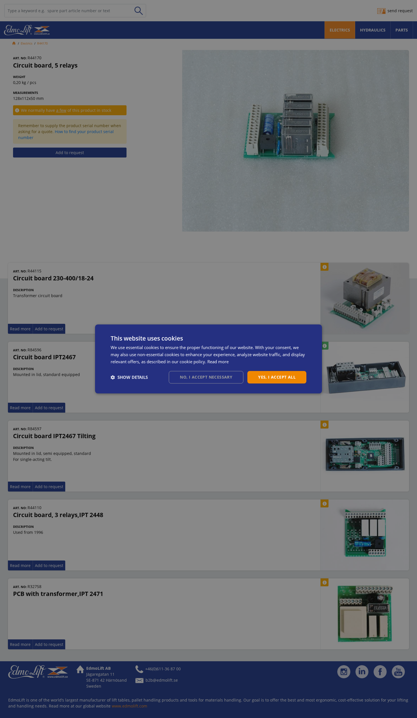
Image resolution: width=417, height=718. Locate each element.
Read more (218, 361)
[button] (129, 377)
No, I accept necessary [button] (206, 377)
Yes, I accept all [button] (277, 377)
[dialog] (208, 358)
